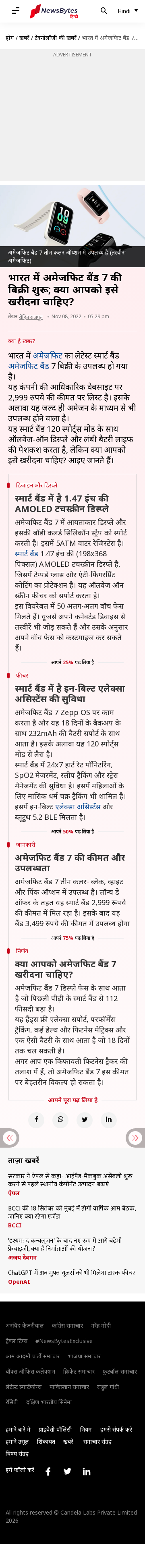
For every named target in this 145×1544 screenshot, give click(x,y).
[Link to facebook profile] (48, 1471)
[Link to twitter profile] (67, 1471)
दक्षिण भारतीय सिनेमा (49, 1402)
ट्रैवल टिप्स (16, 1341)
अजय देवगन (22, 1257)
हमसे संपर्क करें (116, 1429)
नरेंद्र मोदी (101, 1325)
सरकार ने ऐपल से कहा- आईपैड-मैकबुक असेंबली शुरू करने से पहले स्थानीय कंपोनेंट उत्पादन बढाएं (70, 1181)
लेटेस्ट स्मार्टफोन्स (23, 1387)
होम (10, 37)
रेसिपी (12, 1402)
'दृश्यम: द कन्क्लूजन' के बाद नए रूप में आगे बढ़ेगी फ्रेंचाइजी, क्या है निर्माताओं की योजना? (65, 1245)
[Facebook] (36, 1120)
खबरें (24, 37)
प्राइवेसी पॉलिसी (55, 1429)
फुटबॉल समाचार (120, 1371)
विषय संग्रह (17, 1453)
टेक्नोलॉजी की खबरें (56, 37)
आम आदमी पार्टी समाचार (33, 1356)
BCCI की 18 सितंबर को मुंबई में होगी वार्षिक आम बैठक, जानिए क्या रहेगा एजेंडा (72, 1213)
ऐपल (14, 1193)
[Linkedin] (109, 1120)
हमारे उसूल (17, 1441)
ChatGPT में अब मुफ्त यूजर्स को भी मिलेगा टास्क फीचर (71, 1273)
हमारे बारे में (18, 1429)
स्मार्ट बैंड (26, 553)
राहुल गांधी (108, 1387)
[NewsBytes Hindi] (54, 11)
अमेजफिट (47, 355)
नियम (86, 1429)
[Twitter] (85, 1120)
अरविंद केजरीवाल (25, 1325)
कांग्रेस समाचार (67, 1325)
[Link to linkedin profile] (86, 1471)
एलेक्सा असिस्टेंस (78, 806)
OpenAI (19, 1281)
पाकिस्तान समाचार (69, 1387)
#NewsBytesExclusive (64, 1341)
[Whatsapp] (60, 1120)
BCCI (15, 1225)
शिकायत (46, 1441)
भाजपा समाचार (84, 1356)
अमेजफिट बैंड (28, 366)
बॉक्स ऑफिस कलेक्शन (30, 1371)
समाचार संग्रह (97, 1441)
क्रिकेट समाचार (79, 1371)
